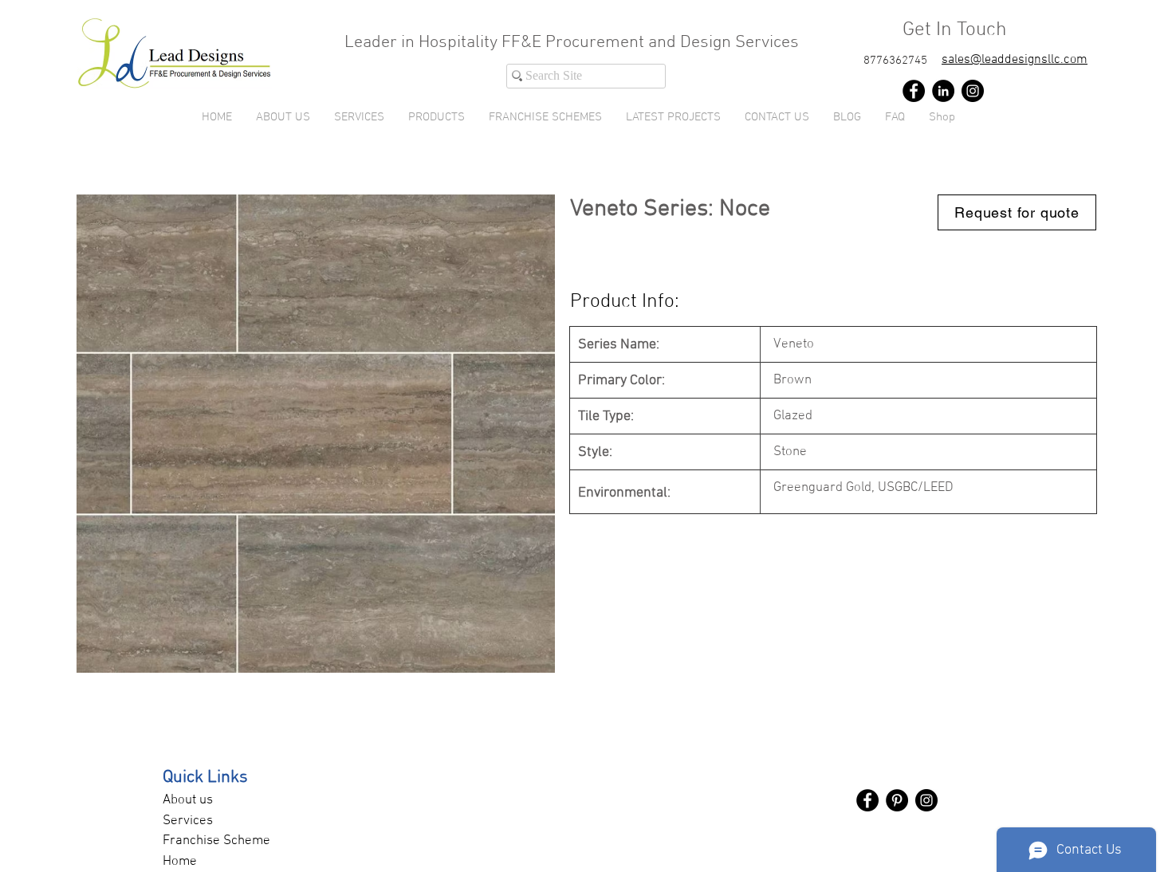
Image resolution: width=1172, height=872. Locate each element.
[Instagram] (973, 91)
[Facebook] (914, 91)
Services (188, 821)
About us (188, 800)
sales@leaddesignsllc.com (1014, 60)
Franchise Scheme (216, 841)
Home (180, 862)
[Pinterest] (897, 800)
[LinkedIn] (943, 91)
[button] (436, 117)
